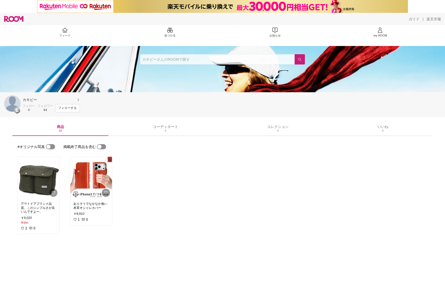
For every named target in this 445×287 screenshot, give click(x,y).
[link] (38, 178)
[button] (12, 103)
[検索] (300, 59)
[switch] (50, 146)
